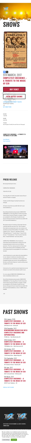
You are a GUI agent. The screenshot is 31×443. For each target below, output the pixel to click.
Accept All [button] (14, 439)
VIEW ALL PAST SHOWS (8, 387)
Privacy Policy (6, 425)
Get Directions (7, 107)
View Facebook (6, 141)
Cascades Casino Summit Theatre (12, 102)
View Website (6, 139)
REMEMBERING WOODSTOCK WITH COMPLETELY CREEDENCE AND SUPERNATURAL (15, 332)
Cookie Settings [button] (6, 439)
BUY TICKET (14, 89)
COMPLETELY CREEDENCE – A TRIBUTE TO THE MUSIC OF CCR (15, 322)
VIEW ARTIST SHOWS (14, 96)
